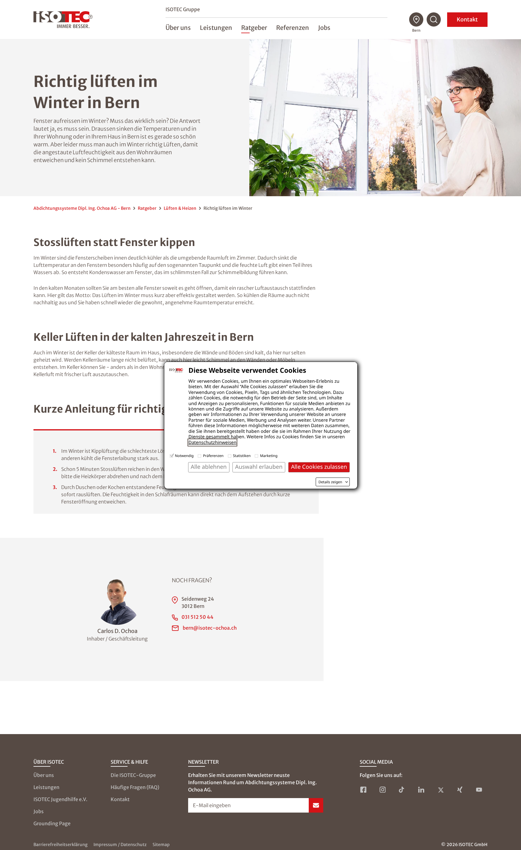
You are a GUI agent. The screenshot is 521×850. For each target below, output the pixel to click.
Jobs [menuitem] (324, 27)
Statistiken (242, 455)
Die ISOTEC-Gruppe (133, 775)
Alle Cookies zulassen (319, 467)
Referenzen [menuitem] (292, 27)
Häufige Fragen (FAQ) (135, 787)
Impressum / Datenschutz (120, 844)
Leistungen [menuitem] (216, 27)
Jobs (38, 811)
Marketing (268, 455)
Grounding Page (52, 823)
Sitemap (161, 844)
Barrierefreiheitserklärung (60, 844)
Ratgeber (147, 208)
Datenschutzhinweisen (212, 442)
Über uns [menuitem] (178, 27)
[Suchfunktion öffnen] (434, 19)
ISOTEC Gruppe (183, 9)
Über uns (43, 775)
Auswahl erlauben (259, 467)
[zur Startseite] (63, 19)
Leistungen (46, 787)
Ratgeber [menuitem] (254, 27)
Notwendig (184, 455)
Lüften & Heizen (180, 208)
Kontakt (467, 19)
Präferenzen (213, 455)
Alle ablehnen (209, 467)
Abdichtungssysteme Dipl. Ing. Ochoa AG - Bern (82, 208)
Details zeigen (330, 482)
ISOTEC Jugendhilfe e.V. (60, 799)
